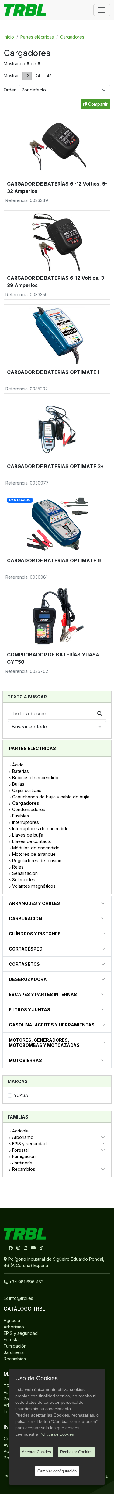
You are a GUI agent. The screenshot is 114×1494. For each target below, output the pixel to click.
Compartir (97, 104)
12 (27, 76)
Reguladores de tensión (36, 860)
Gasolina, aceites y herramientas (52, 1024)
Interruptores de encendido (40, 828)
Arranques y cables (34, 903)
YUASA (21, 1095)
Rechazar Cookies (76, 1452)
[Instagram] (18, 1247)
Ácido (18, 764)
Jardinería (22, 1162)
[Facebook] (11, 1247)
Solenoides (23, 879)
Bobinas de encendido (35, 777)
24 (38, 76)
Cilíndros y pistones (35, 933)
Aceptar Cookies (36, 1452)
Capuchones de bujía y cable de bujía (50, 796)
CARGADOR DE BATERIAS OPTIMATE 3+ (55, 466)
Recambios (23, 1169)
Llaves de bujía (27, 835)
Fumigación (24, 1156)
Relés (18, 866)
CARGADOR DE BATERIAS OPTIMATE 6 (54, 560)
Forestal (20, 1150)
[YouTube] (34, 1247)
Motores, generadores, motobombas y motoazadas (44, 1042)
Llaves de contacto (32, 841)
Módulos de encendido (36, 847)
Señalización (25, 873)
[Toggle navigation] (101, 10)
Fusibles (20, 815)
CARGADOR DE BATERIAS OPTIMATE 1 (53, 372)
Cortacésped (26, 948)
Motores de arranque (34, 854)
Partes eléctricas (37, 36)
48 (49, 76)
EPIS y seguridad (29, 1143)
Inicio (9, 36)
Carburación (25, 918)
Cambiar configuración (57, 1471)
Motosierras (25, 1060)
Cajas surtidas (26, 790)
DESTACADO (20, 500)
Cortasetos (24, 964)
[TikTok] (41, 1247)
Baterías (20, 771)
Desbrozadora (28, 979)
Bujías (18, 783)
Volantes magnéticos (34, 886)
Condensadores (28, 809)
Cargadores (72, 36)
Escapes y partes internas (43, 994)
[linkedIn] (26, 1247)
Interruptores (25, 822)
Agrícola (20, 1130)
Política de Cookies (57, 1434)
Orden (11, 89)
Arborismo (22, 1137)
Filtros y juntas (29, 1009)
